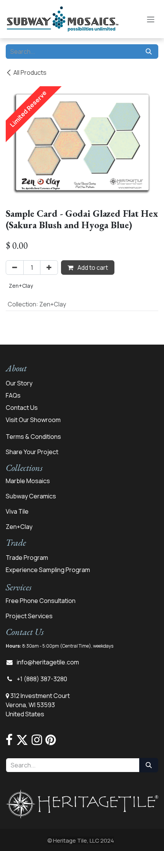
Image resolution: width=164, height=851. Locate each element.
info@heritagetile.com (48, 662)
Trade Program (27, 557)
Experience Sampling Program (48, 570)
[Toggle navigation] (150, 19)
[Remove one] (15, 267)
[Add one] (49, 267)
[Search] (148, 51)
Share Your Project (32, 452)
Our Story (19, 383)
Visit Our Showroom (33, 420)
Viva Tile (17, 511)
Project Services (29, 616)
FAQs (13, 395)
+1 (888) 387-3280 (42, 679)
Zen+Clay (19, 526)
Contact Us (22, 407)
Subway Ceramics (31, 496)
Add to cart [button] (92, 267)
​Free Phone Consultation (41, 600)
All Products (30, 72)
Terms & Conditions (33, 436)
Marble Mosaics (28, 481)
